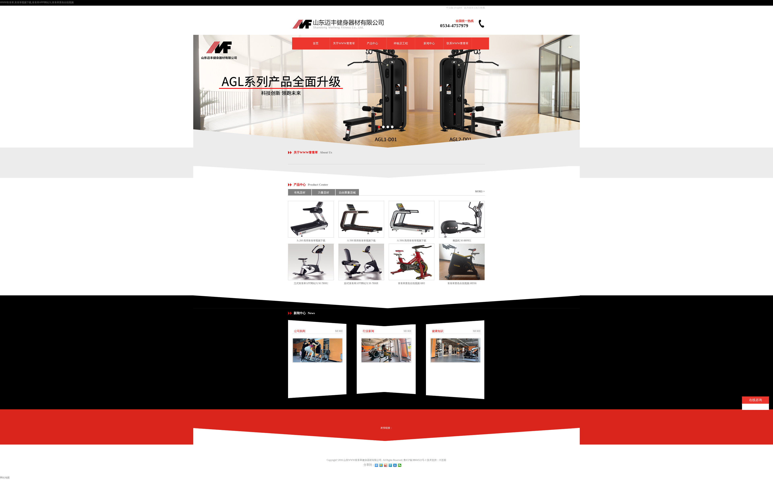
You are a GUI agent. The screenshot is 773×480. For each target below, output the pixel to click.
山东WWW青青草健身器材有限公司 (362, 460)
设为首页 (469, 7)
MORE (339, 331)
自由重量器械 (347, 192)
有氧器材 (299, 192)
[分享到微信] (399, 465)
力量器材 (323, 192)
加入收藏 (480, 7)
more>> (480, 191)
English (458, 7)
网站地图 (5, 477)
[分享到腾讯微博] (390, 465)
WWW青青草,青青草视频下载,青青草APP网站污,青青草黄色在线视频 (37, 2)
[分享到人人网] (395, 465)
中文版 (449, 7)
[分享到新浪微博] (386, 465)
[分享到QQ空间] (381, 465)
